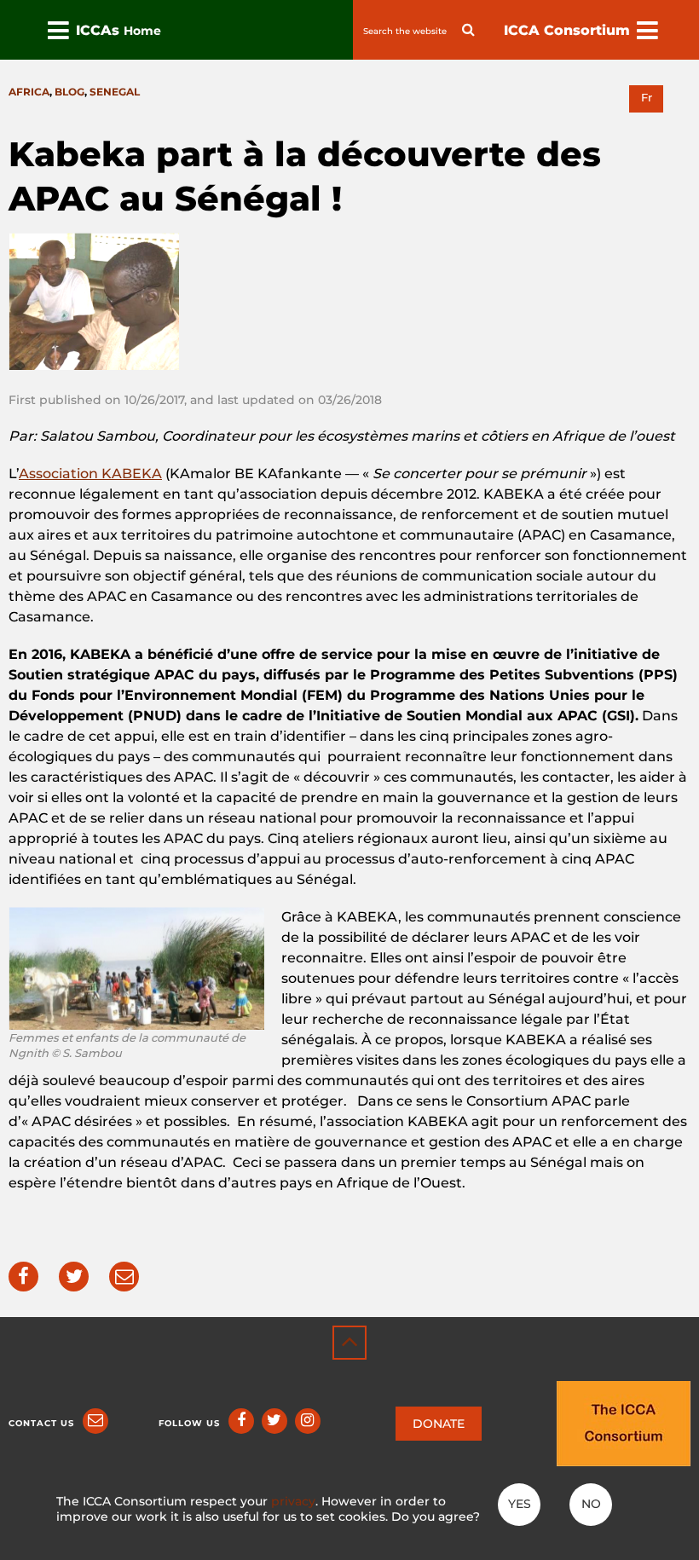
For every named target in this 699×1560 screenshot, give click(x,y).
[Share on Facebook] (23, 1276)
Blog (69, 91)
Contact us (41, 1423)
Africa (29, 91)
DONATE (439, 1423)
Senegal (115, 91)
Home (142, 30)
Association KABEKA (90, 473)
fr (646, 97)
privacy (293, 1501)
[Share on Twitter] (74, 1276)
